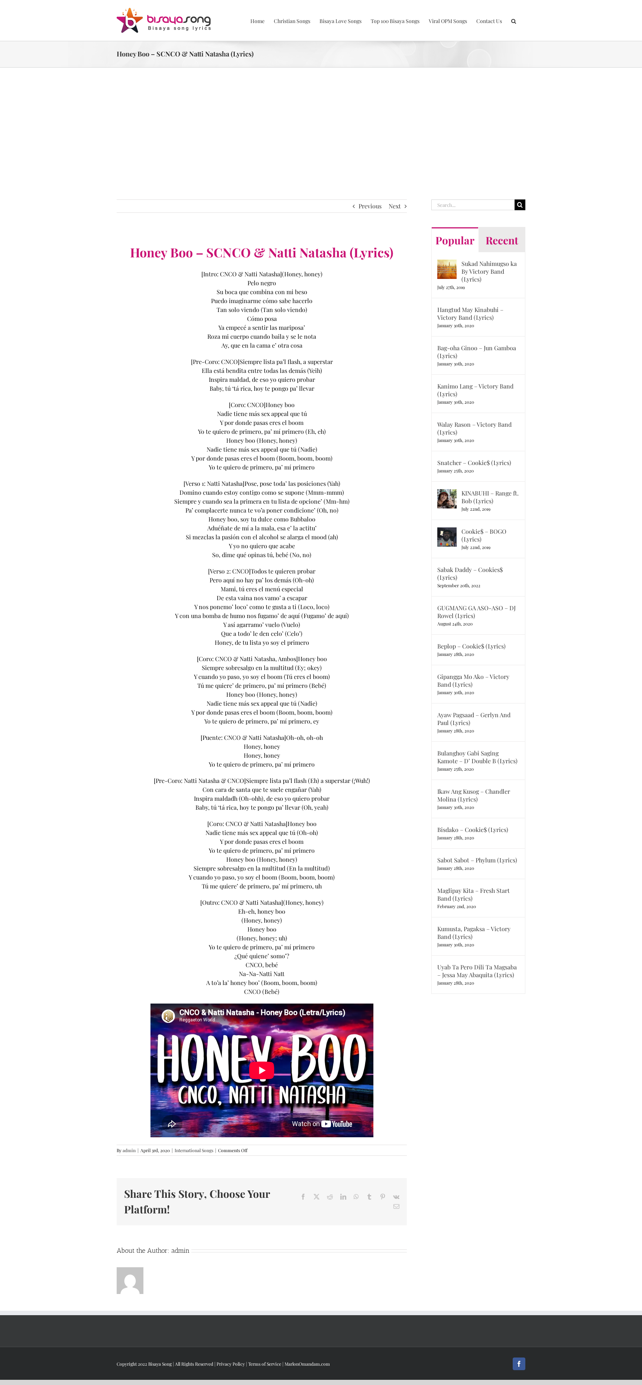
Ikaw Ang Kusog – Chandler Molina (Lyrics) (473, 795)
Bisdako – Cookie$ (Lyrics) (472, 829)
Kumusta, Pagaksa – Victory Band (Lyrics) (473, 932)
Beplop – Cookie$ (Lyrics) (471, 646)
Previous (370, 206)
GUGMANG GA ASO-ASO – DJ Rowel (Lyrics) (476, 612)
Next (395, 206)
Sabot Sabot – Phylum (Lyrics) (477, 860)
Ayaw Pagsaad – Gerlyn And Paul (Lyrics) (473, 718)
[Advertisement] (321, 123)
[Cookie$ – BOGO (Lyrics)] (447, 532)
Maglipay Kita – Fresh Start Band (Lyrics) (473, 894)
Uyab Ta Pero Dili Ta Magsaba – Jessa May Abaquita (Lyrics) (477, 971)
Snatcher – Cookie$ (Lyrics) (474, 462)
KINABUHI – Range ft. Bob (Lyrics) (490, 497)
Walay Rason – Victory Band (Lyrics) (474, 428)
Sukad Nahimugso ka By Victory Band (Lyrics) (489, 271)
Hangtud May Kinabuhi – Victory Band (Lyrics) (470, 313)
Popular (454, 240)
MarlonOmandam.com (307, 1364)
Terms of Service (264, 1364)
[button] (513, 20)
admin (129, 1150)
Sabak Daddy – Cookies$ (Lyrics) (470, 573)
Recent (502, 240)
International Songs (194, 1150)
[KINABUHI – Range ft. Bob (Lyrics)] (447, 493)
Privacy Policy (231, 1364)
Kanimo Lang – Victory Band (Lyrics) (475, 390)
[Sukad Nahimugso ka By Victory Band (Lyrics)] (447, 264)
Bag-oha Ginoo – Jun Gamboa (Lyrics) (476, 352)
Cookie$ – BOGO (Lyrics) (483, 535)
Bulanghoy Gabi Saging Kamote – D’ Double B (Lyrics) (477, 757)
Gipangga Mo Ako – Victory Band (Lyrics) (473, 680)
